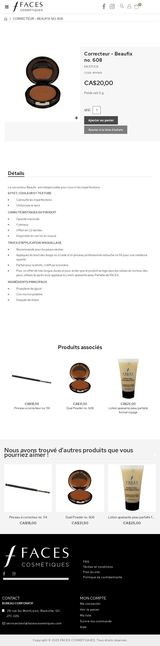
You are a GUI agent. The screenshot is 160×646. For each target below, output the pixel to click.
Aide (83, 627)
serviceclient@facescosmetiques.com (34, 623)
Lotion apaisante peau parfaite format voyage (128, 410)
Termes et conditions (98, 567)
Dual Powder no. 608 (80, 408)
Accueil (5, 18)
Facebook (104, 6)
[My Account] (129, 6)
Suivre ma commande (96, 621)
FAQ (86, 561)
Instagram (112, 6)
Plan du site (91, 572)
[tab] (29, 173)
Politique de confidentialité (102, 577)
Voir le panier (90, 609)
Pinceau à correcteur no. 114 (32, 408)
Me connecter (90, 604)
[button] (76, 118)
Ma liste (85, 615)
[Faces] (33, 7)
